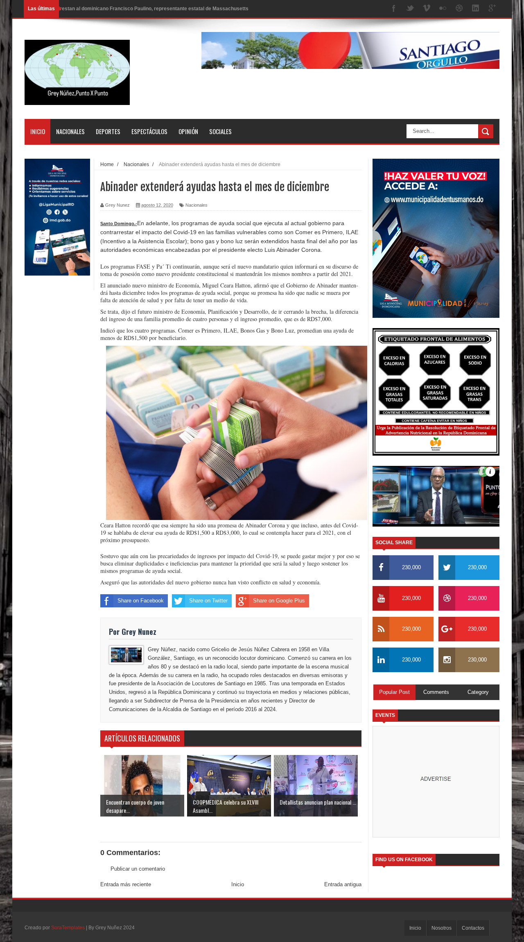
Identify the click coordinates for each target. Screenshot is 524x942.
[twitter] (410, 9)
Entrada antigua (342, 884)
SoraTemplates (68, 928)
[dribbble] (459, 9)
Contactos (473, 928)
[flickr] (443, 9)
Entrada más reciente (125, 884)
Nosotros (441, 928)
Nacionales (70, 131)
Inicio (37, 131)
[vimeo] (426, 9)
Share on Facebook (140, 601)
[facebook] (394, 9)
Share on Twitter (208, 601)
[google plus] (492, 9)
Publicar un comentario (138, 869)
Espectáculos (149, 131)
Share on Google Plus (279, 601)
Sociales (220, 131)
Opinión (188, 131)
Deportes (108, 131)
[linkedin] (476, 9)
